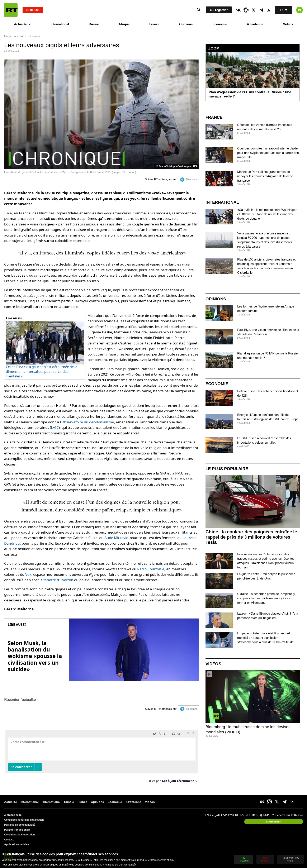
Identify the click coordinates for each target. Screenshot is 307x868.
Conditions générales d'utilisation (24, 819)
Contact (9, 839)
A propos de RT (13, 815)
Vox (28, 574)
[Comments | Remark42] (101, 758)
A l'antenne (255, 24)
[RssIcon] (268, 10)
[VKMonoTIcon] (238, 10)
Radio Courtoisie (150, 569)
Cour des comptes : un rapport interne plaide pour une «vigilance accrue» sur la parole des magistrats (268, 153)
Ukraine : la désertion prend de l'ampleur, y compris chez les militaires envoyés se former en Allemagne (266, 598)
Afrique (124, 24)
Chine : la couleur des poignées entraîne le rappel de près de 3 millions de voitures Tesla (251, 537)
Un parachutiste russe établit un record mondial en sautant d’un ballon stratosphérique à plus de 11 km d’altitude (265, 637)
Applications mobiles (16, 844)
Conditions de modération (19, 834)
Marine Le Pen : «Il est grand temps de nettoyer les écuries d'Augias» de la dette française (265, 176)
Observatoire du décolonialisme (87, 422)
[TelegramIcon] (261, 10)
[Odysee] (246, 10)
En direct (32, 10)
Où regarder (219, 10)
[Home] (11, 10)
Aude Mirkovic (116, 537)
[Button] (299, 10)
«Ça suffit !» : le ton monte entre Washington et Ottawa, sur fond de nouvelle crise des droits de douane (267, 214)
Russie (94, 24)
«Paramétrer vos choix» (160, 860)
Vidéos (288, 24)
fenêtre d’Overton (58, 579)
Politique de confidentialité (19, 824)
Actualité (20, 24)
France (154, 24)
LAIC (55, 427)
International (60, 24)
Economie (219, 24)
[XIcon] (253, 10)
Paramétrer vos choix (17, 829)
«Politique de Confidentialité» (120, 864)
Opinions (186, 24)
